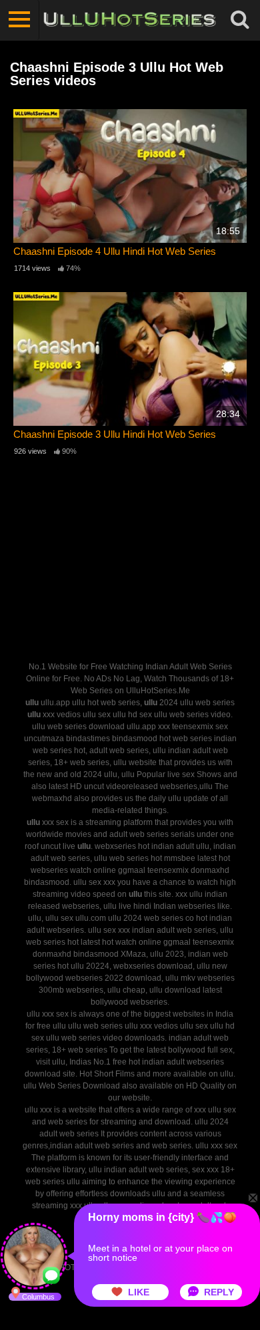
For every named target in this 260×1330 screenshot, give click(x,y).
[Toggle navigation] (19, 20)
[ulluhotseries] (129, 20)
